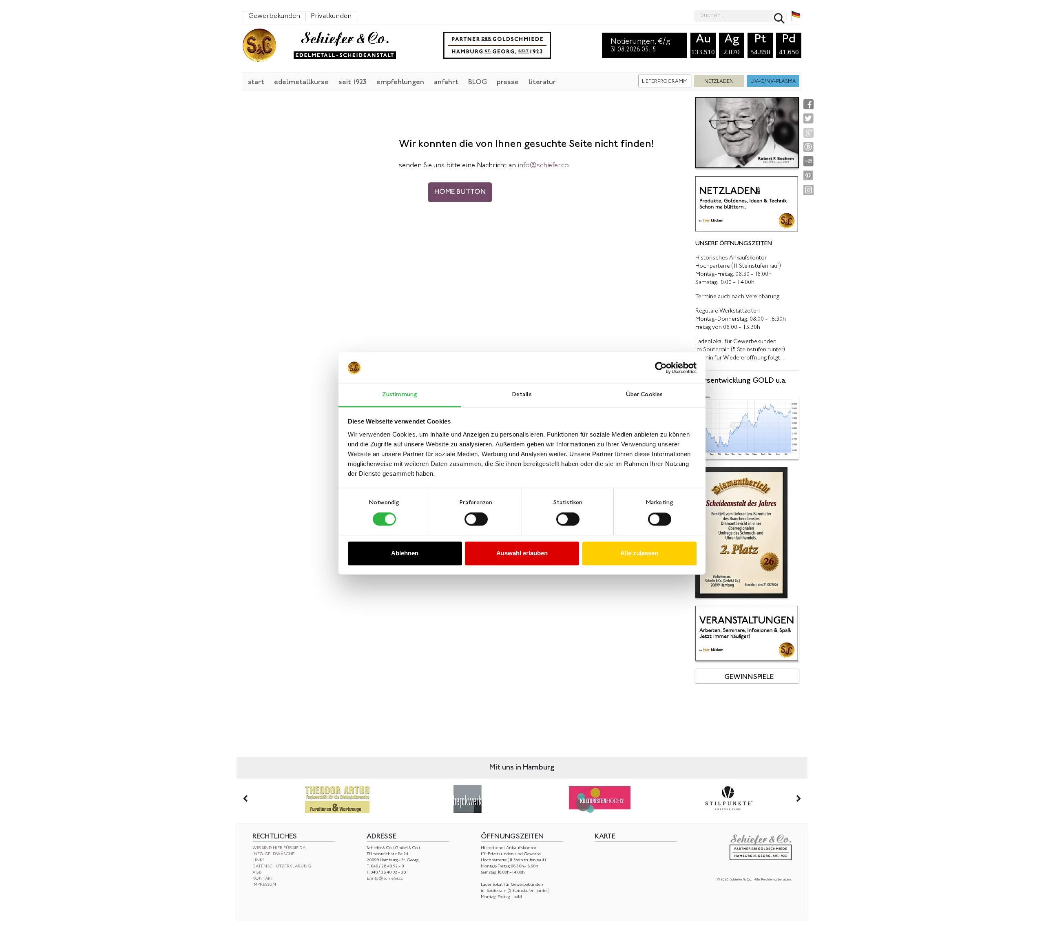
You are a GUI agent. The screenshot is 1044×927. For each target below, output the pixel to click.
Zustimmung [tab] (399, 394)
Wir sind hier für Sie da (278, 848)
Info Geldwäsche (273, 854)
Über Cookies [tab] (644, 394)
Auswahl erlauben (522, 553)
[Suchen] (779, 16)
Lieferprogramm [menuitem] (665, 81)
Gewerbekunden (274, 16)
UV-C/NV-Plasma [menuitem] (773, 81)
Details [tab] (522, 394)
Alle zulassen (639, 553)
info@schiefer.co (387, 878)
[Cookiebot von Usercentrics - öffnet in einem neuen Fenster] (661, 368)
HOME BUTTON (460, 192)
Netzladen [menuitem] (719, 81)
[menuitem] (256, 81)
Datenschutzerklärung (281, 866)
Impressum (264, 885)
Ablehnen (404, 553)
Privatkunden (331, 16)
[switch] (476, 519)
